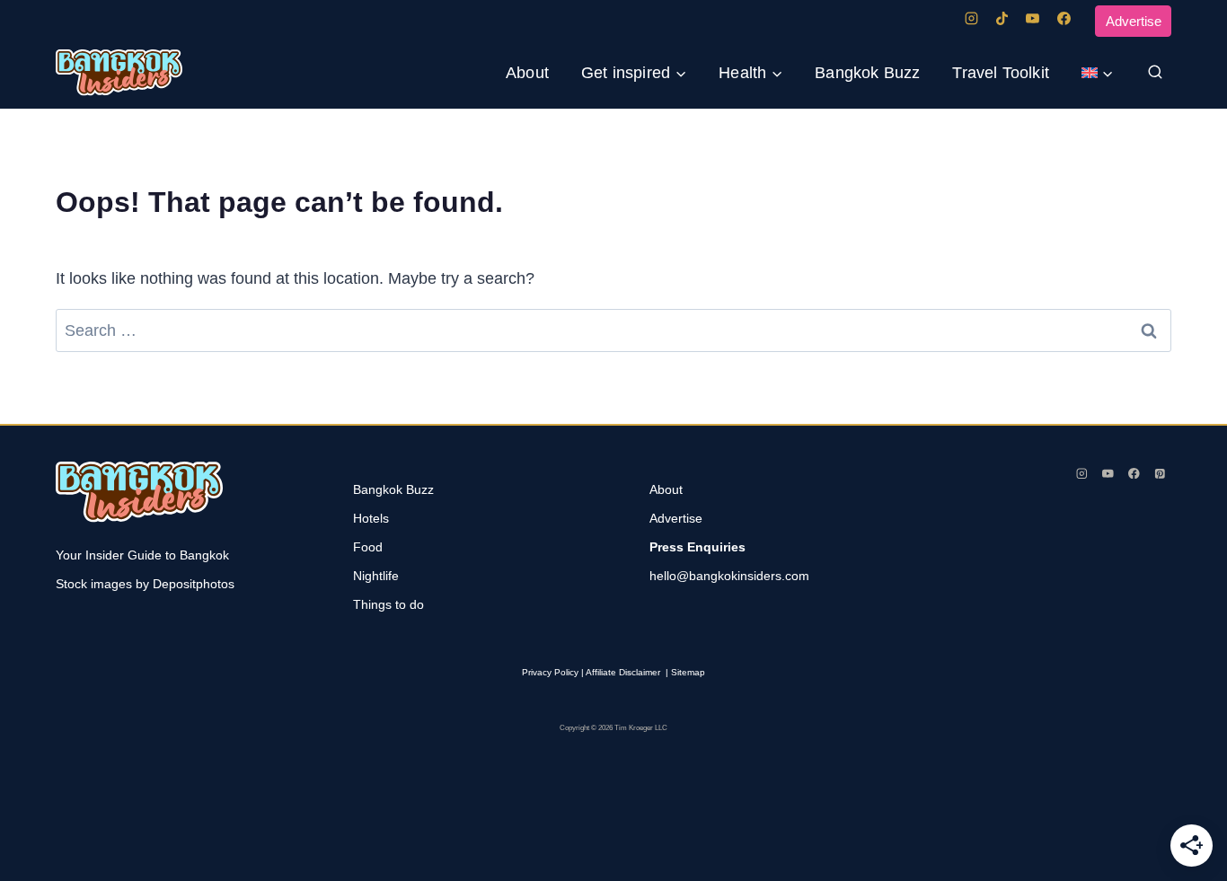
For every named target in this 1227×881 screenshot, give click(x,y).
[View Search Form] (1155, 73)
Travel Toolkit (1000, 73)
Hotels (371, 518)
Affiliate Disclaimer (623, 672)
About (527, 73)
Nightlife (376, 575)
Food (368, 547)
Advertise (1133, 21)
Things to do (388, 604)
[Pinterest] (1160, 473)
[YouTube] (1033, 18)
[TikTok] (1001, 18)
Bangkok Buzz (867, 73)
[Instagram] (971, 18)
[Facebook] (1063, 18)
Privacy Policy (550, 672)
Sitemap (688, 672)
